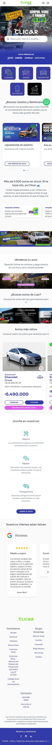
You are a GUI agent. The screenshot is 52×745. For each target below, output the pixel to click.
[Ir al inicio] (25, 3)
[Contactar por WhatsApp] (46, 102)
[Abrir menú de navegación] (4, 3)
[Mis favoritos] (48, 3)
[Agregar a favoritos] (41, 368)
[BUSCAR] (43, 3)
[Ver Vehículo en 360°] (40, 376)
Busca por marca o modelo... (25, 39)
